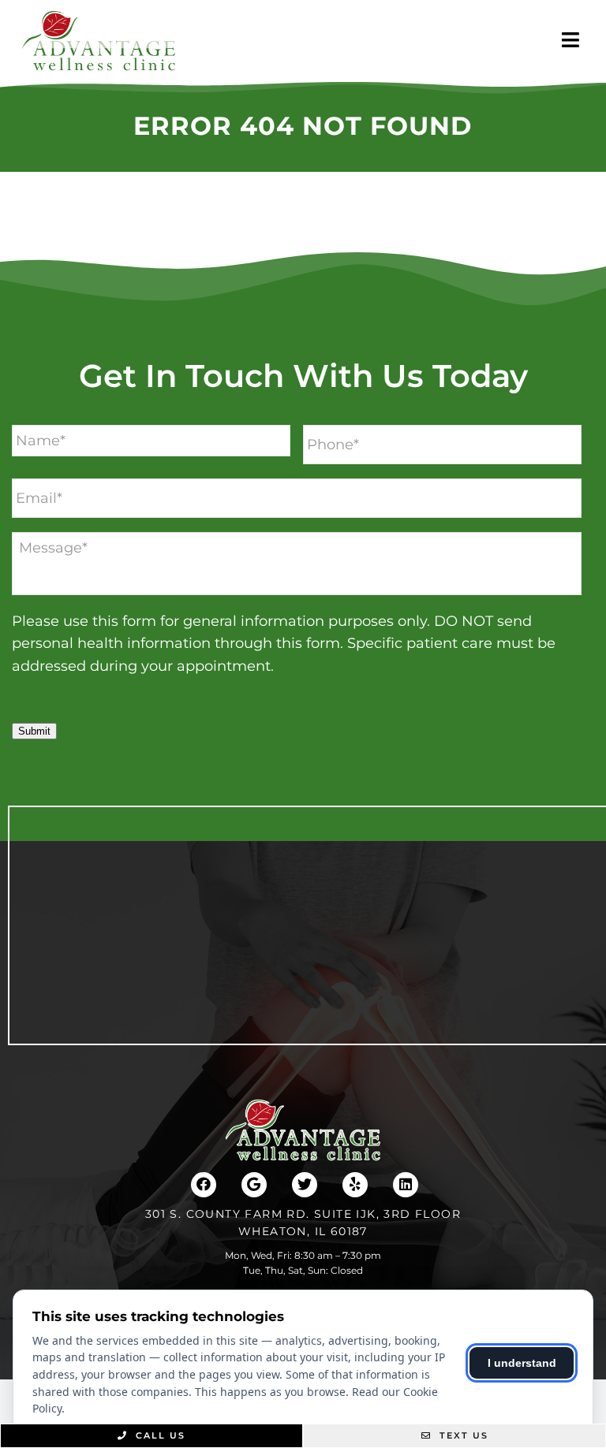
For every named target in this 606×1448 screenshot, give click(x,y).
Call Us (158, 1435)
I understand (522, 1363)
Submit (34, 731)
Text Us (462, 1435)
